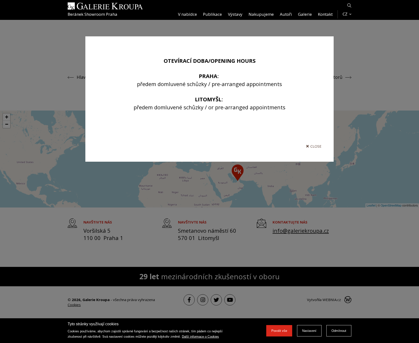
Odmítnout (338, 331)
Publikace (212, 14)
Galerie (305, 14)
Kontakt (325, 14)
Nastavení (309, 331)
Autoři (286, 14)
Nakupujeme (261, 14)
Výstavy (235, 14)
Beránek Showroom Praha (92, 14)
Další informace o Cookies (200, 336)
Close (316, 146)
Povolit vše (279, 331)
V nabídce (187, 14)
